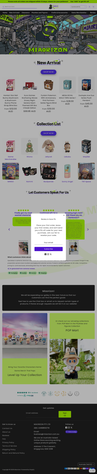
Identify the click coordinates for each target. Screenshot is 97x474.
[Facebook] (45, 254)
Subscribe (48, 249)
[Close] (64, 215)
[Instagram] (48, 254)
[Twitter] (51, 254)
